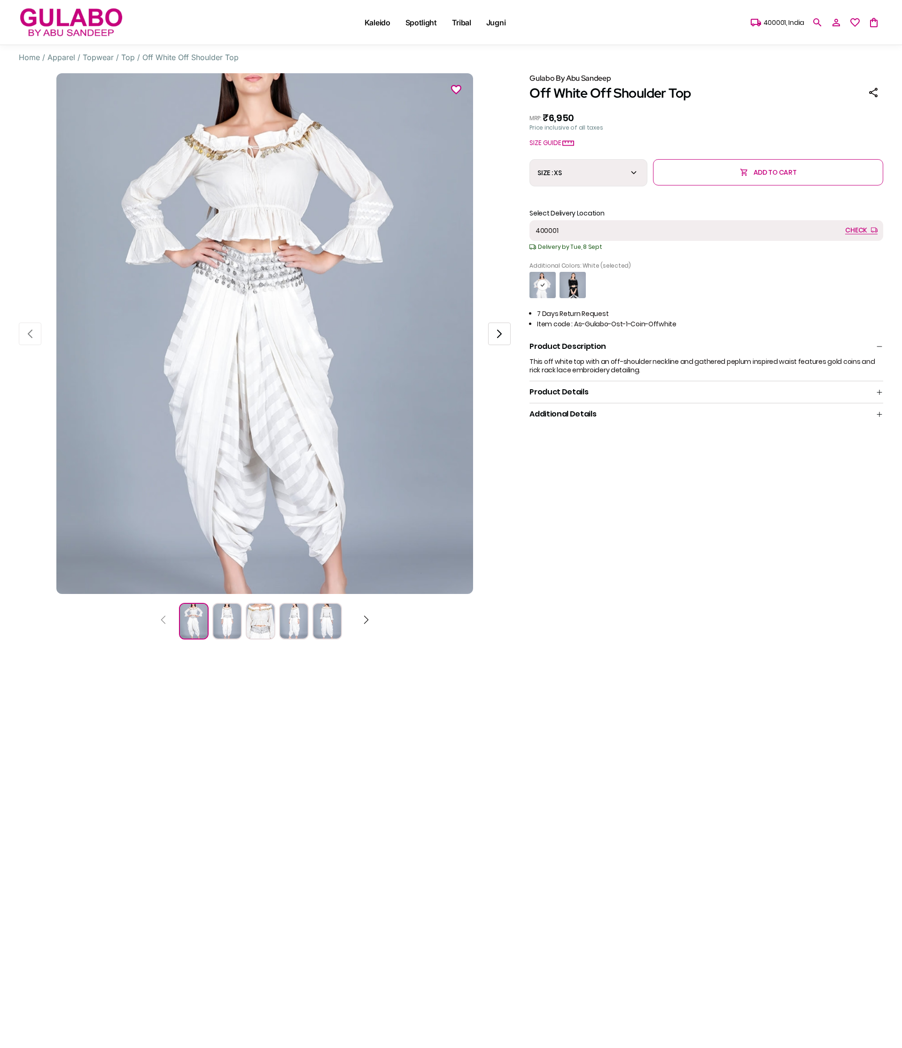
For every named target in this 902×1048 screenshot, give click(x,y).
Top (128, 57)
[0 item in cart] (873, 22)
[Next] (366, 621)
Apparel (61, 57)
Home (29, 57)
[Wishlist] (456, 91)
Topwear (98, 57)
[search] (817, 22)
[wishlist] (855, 22)
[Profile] (836, 22)
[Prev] (163, 621)
